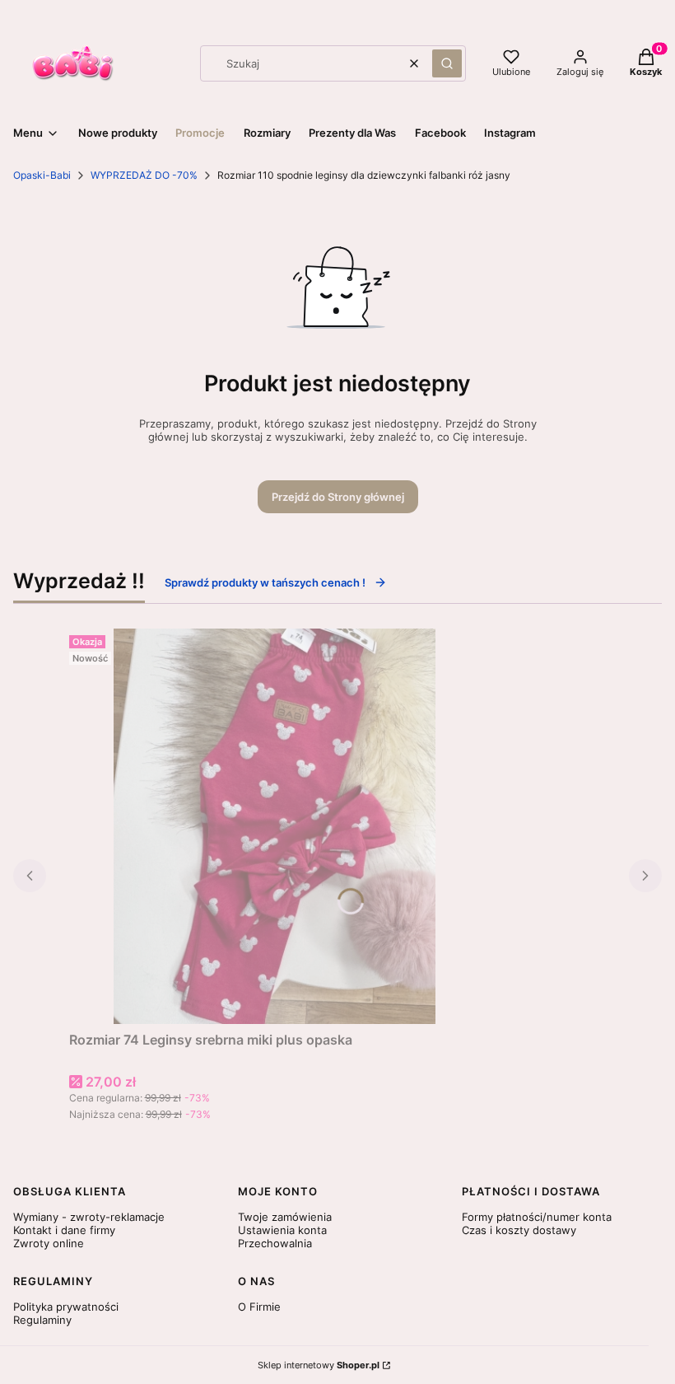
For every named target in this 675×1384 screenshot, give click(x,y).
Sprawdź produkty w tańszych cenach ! (265, 582)
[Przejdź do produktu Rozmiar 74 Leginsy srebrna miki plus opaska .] (275, 826)
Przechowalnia (275, 1243)
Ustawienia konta (282, 1230)
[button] (447, 63)
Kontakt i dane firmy (64, 1230)
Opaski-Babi (42, 175)
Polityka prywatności (66, 1306)
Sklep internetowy (318, 1365)
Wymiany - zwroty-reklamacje (89, 1216)
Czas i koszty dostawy (519, 1230)
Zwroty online (48, 1243)
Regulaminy (42, 1319)
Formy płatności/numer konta (537, 1216)
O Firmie (259, 1306)
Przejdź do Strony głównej (338, 496)
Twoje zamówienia (285, 1216)
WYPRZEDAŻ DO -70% (144, 175)
